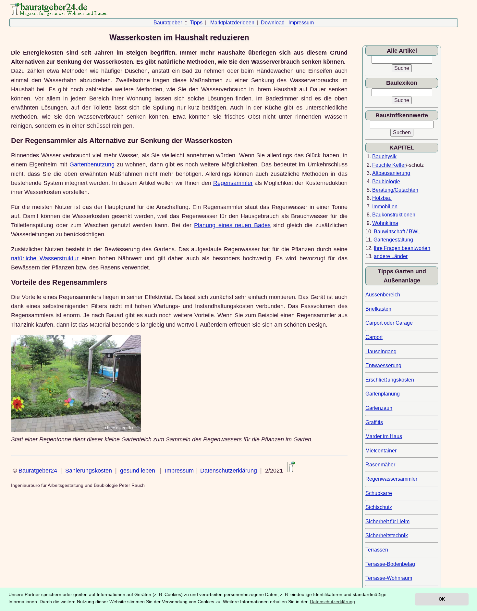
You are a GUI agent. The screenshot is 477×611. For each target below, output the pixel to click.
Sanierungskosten (88, 470)
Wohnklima (385, 223)
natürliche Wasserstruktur (44, 258)
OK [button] (442, 599)
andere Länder (391, 256)
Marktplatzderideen (232, 22)
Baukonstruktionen (393, 214)
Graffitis (374, 422)
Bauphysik (384, 156)
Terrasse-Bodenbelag (390, 564)
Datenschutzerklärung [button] (332, 601)
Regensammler (233, 183)
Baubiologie (386, 181)
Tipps (196, 22)
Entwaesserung (383, 365)
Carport (374, 337)
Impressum (301, 22)
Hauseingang (381, 351)
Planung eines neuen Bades (232, 225)
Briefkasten (378, 309)
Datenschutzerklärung (228, 470)
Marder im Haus (383, 436)
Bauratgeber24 (37, 470)
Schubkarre (378, 493)
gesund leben (137, 470)
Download (273, 22)
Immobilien (385, 206)
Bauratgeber (167, 22)
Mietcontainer (381, 450)
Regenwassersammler (391, 479)
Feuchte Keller (389, 165)
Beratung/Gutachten (395, 190)
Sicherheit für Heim (387, 521)
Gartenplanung (382, 393)
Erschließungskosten (389, 380)
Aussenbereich (382, 294)
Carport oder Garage (389, 323)
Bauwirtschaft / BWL (397, 231)
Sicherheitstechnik (386, 535)
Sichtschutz (378, 507)
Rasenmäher (380, 464)
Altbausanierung (391, 173)
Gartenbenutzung (92, 164)
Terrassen (376, 549)
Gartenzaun (378, 408)
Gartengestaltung (393, 239)
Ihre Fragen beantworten (402, 248)
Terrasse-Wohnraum (388, 578)
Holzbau (382, 198)
